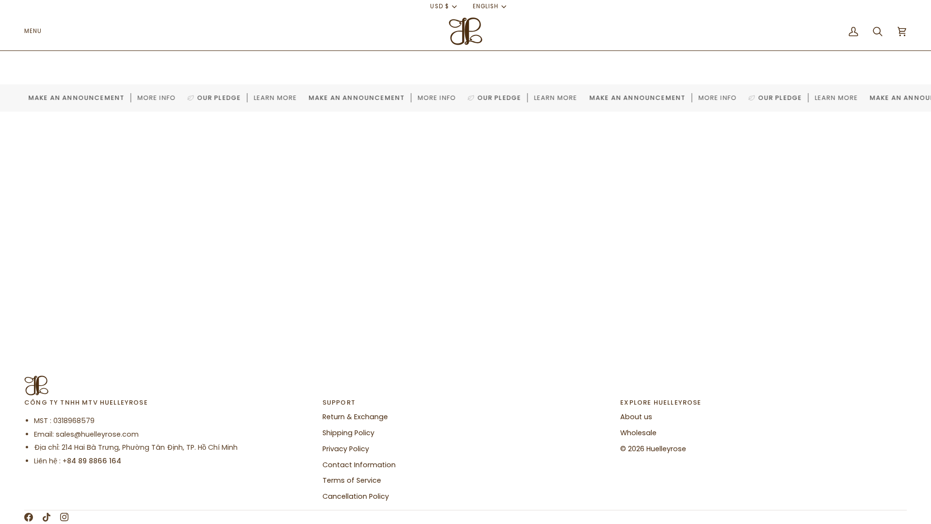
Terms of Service (351, 480)
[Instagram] (64, 517)
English (485, 6)
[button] (36, 31)
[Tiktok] (46, 517)
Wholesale (638, 433)
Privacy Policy (345, 449)
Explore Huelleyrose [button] (660, 402)
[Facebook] (28, 517)
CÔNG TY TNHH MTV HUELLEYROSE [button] (86, 402)
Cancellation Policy (355, 496)
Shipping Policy (348, 433)
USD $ (439, 6)
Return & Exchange (355, 417)
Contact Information (359, 465)
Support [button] (338, 402)
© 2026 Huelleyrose (653, 449)
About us (636, 417)
